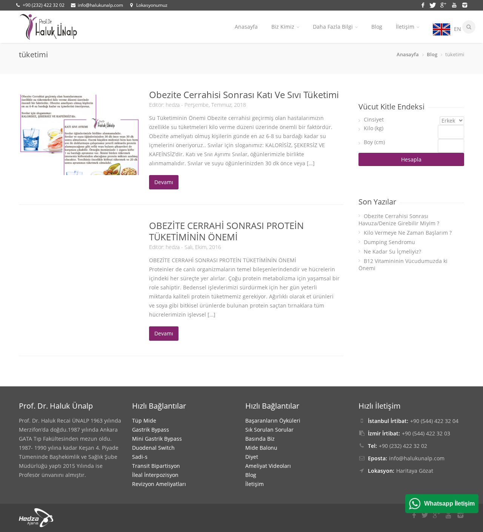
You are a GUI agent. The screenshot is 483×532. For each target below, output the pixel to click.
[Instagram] (464, 4)
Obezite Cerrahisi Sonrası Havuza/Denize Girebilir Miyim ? (398, 219)
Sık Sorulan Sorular (269, 429)
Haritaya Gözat (414, 470)
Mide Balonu (261, 447)
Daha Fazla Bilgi (333, 26)
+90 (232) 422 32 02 (44, 5)
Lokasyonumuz (152, 5)
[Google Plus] (444, 4)
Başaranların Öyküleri (272, 420)
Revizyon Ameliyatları (159, 483)
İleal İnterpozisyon (155, 474)
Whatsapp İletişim (449, 503)
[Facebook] (424, 4)
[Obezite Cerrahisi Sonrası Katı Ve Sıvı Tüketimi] (79, 135)
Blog (376, 26)
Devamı (163, 182)
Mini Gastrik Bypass (157, 438)
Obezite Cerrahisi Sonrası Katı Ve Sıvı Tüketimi (244, 94)
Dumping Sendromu (389, 242)
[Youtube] (455, 4)
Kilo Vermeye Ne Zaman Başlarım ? (408, 232)
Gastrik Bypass (150, 429)
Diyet (251, 456)
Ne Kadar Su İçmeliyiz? (392, 251)
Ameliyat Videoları (268, 465)
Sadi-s (140, 456)
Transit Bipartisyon (156, 465)
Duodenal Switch (153, 447)
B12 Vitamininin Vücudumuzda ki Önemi (403, 264)
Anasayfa (246, 26)
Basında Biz (260, 438)
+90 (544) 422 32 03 (426, 433)
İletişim (405, 26)
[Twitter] (434, 4)
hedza (173, 104)
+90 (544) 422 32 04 (434, 420)
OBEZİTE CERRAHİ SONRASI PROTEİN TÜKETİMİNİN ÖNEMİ (226, 231)
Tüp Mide (144, 420)
